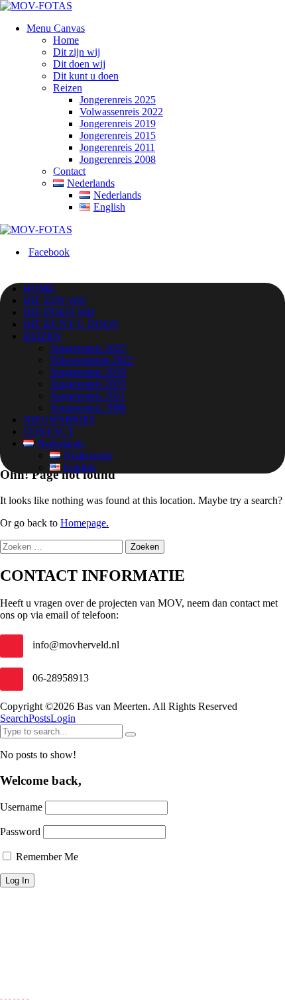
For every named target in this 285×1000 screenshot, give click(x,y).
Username (21, 807)
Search (14, 718)
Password (20, 831)
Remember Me (45, 856)
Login (63, 718)
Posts (39, 718)
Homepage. (84, 522)
